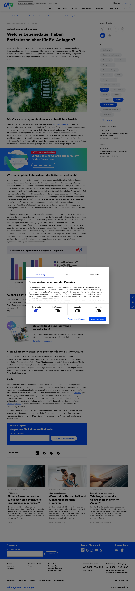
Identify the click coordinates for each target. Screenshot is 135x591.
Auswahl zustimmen (76, 319)
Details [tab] (67, 275)
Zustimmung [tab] (40, 275)
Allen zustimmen (97, 319)
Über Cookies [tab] (95, 275)
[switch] (57, 310)
